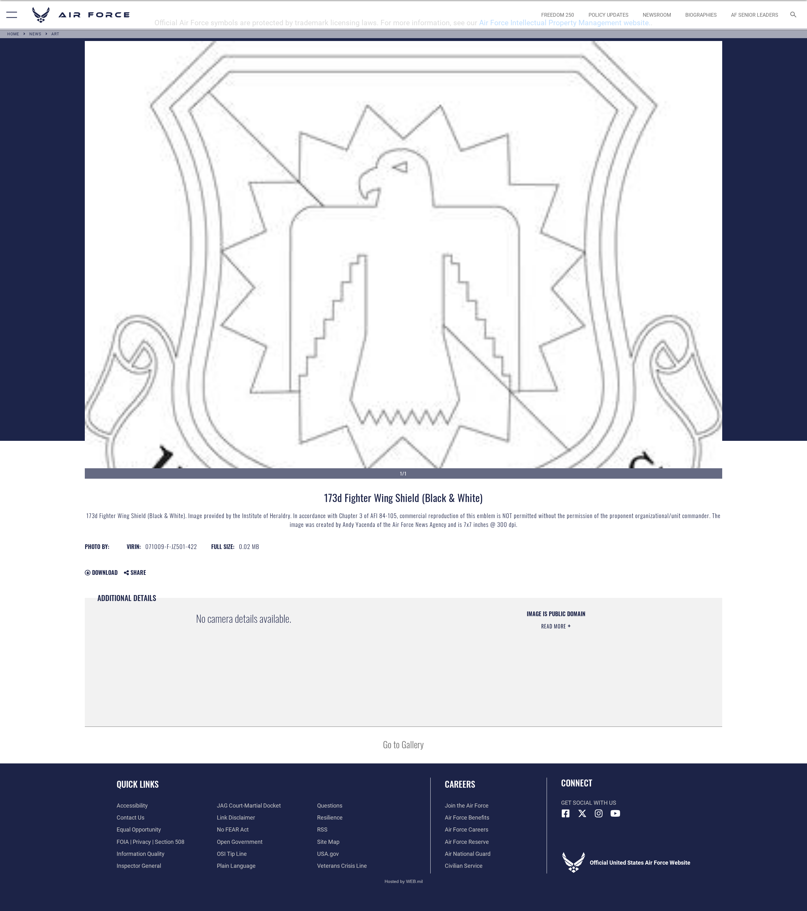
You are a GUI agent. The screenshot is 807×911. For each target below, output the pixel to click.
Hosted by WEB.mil (404, 881)
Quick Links (138, 784)
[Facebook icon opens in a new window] (566, 813)
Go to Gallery (403, 744)
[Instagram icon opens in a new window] (599, 813)
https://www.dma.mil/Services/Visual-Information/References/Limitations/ (487, 657)
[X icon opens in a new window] (582, 813)
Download (104, 572)
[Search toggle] (793, 15)
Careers (460, 784)
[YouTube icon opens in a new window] (615, 813)
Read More (554, 626)
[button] (10, 15)
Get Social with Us (588, 802)
